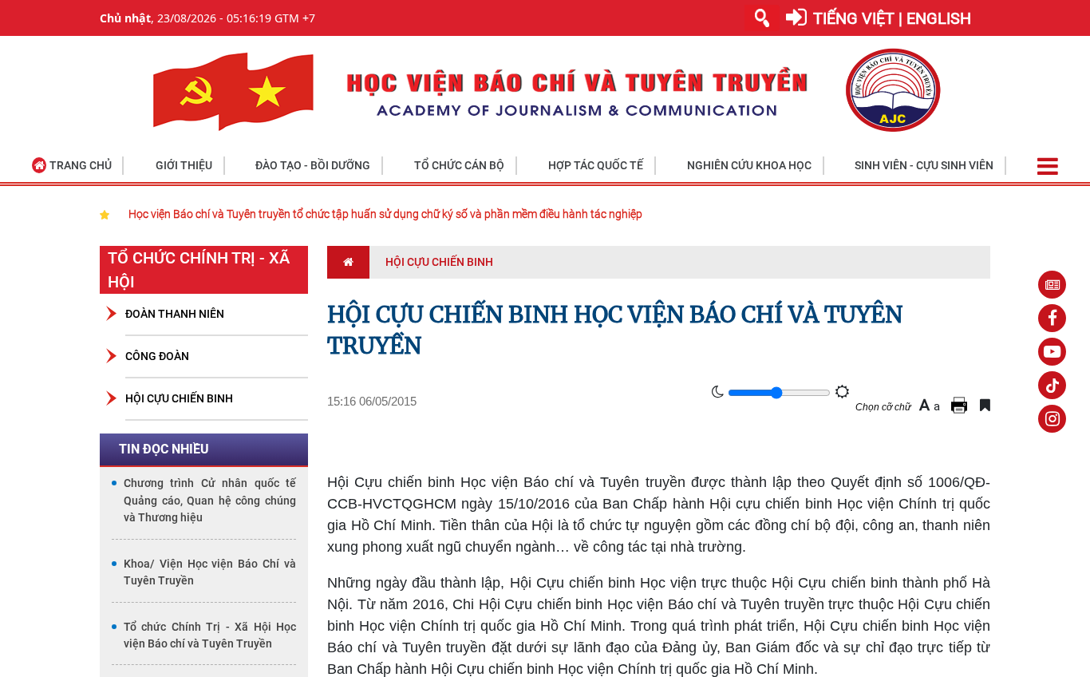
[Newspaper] (1052, 285)
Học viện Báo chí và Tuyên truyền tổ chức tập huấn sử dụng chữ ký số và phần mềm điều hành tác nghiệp (385, 214)
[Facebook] (1052, 318)
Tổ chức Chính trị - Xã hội (199, 269)
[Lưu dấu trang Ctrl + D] (985, 405)
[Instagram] (1052, 419)
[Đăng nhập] (796, 18)
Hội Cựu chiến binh (179, 398)
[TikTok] (1052, 385)
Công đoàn (157, 356)
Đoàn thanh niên (174, 313)
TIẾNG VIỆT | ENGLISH (892, 18)
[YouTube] (1052, 352)
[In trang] (961, 405)
